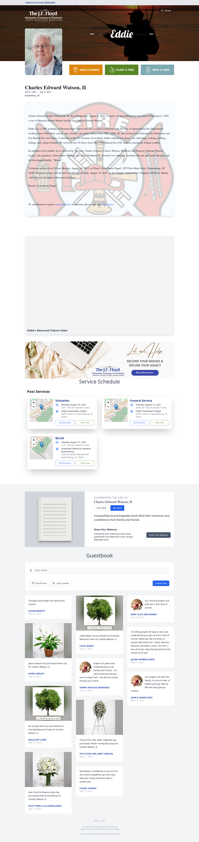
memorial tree (63, 204)
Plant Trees (85, 422)
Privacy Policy (91, 829)
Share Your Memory (158, 535)
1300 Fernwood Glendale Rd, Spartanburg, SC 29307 (75, 456)
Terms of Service (107, 829)
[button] (41, 407)
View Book (101, 508)
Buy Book (117, 508)
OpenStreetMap (102, 834)
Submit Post (161, 583)
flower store (107, 204)
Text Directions (65, 422)
